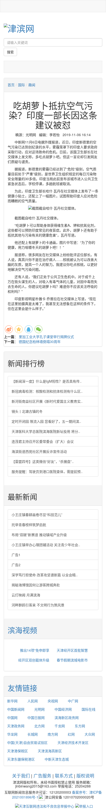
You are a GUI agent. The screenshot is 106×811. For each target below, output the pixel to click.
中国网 (12, 717)
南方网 (53, 734)
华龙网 (12, 734)
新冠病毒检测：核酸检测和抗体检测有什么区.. (47, 391)
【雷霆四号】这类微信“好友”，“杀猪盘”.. (43, 461)
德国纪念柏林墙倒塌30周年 (40, 341)
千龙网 (59, 725)
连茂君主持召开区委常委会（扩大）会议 (43, 441)
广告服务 (42, 775)
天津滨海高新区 (50, 750)
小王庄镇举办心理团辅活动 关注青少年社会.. (46, 544)
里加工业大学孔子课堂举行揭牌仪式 (46, 336)
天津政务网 (15, 725)
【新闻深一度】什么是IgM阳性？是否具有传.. (47, 381)
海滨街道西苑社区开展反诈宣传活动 (39, 451)
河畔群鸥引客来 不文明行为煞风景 (38, 604)
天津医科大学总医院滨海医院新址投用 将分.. (46, 431)
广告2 (16, 564)
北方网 (39, 725)
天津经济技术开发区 (72, 742)
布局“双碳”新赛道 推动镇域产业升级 (39, 534)
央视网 (53, 700)
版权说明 (85, 775)
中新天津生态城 (57, 759)
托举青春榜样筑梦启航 (29, 524)
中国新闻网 (15, 709)
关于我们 (21, 775)
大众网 (90, 734)
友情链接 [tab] (22, 687)
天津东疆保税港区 (21, 759)
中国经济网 (63, 709)
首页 (11, 84)
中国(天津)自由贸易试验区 (27, 742)
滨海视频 (22, 630)
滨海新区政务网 (66, 717)
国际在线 (88, 709)
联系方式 (64, 775)
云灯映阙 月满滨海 (26, 594)
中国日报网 (36, 717)
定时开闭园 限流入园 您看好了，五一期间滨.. (46, 421)
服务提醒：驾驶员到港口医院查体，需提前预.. (47, 471)
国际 (21, 84)
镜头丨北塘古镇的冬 (27, 411)
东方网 (80, 725)
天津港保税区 (17, 750)
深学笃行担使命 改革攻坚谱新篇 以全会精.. (45, 574)
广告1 (16, 554)
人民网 (32, 700)
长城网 (32, 734)
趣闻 (31, 84)
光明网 (39, 709)
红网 (71, 734)
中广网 (73, 700)
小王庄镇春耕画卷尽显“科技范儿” (37, 514)
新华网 (12, 700)
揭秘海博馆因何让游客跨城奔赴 (36, 584)
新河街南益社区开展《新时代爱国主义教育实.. (47, 401)
